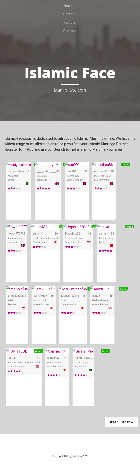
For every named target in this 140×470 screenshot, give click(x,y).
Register (70, 22)
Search (68, 14)
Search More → (121, 422)
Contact (69, 31)
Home (68, 5)
